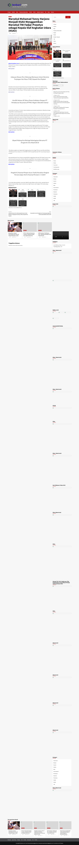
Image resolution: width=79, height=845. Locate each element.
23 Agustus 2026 (14, 834)
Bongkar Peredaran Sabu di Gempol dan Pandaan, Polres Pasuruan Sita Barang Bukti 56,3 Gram (61, 102)
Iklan (17, 12)
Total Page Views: (57, 246)
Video (49, 12)
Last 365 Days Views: (57, 245)
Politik (30, 12)
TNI (45, 12)
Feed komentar (56, 167)
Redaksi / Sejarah (40, 12)
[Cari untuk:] (59, 17)
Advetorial (55, 176)
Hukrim (13, 12)
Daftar (54, 160)
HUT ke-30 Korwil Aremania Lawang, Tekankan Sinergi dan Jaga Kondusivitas (29, 234)
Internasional (55, 187)
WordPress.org (56, 169)
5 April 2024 (14, 33)
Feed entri (55, 165)
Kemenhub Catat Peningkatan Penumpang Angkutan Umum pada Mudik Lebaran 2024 (40, 213)
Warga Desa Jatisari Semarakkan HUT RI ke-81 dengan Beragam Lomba (13, 234)
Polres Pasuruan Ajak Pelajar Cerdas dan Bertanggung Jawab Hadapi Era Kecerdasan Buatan (61, 113)
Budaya (54, 178)
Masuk (54, 162)
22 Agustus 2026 (27, 834)
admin (10, 33)
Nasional (10, 16)
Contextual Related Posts (17, 207)
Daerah (54, 181)
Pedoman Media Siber (23, 12)
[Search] (70, 12)
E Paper (9, 12)
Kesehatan (55, 189)
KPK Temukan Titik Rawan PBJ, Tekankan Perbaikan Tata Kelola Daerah (44, 234)
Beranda (9, 839)
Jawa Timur (14, 839)
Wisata (52, 12)
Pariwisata (55, 194)
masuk (14, 245)
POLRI (34, 12)
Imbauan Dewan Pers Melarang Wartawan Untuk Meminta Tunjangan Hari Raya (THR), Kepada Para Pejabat (18, 213)
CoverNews (55, 843)
